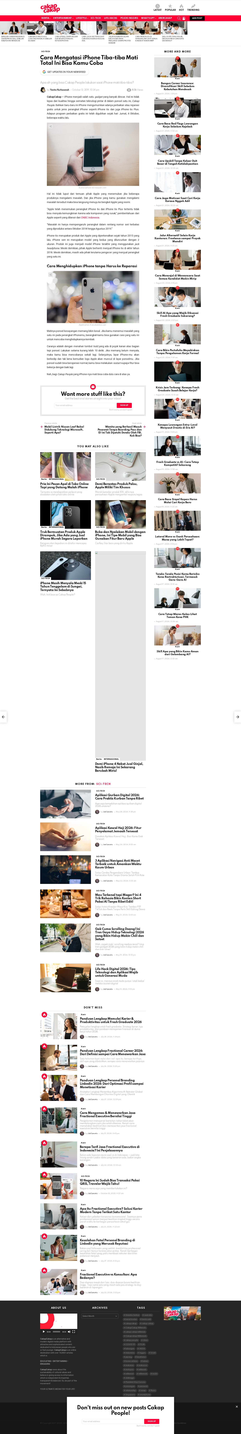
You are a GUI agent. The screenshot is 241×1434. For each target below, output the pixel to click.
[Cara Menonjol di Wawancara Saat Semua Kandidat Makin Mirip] (147, 28)
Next (239, 33)
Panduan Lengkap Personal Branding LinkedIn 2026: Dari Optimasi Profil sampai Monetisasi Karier (112, 1084)
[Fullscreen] (73, 1331)
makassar (143, 1365)
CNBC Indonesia (90, 217)
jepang (129, 1357)
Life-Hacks (110, 18)
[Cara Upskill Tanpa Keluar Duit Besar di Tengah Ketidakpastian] (67, 28)
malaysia (129, 1370)
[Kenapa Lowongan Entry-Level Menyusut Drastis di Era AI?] (177, 409)
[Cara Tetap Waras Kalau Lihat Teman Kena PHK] (177, 598)
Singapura (130, 1395)
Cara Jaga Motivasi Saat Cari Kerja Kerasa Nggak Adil (93, 39)
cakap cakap (147, 1323)
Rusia (153, 1390)
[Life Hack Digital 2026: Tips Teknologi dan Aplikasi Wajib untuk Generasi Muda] (65, 978)
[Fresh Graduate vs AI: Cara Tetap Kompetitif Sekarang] (177, 446)
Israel (153, 1353)
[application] (58, 1324)
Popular (170, 10)
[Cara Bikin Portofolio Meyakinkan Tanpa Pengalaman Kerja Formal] (177, 334)
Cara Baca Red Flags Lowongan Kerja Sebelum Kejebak (40, 39)
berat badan (131, 1319)
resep (143, 1390)
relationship (131, 1390)
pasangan (130, 1386)
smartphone (145, 1395)
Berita (45, 18)
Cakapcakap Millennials (136, 1336)
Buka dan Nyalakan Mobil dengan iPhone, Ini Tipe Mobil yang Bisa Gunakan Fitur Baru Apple (120, 535)
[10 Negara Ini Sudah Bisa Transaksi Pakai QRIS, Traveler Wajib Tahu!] (58, 1186)
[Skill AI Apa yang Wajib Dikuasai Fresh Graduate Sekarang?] (174, 28)
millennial (129, 1374)
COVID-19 (130, 1344)
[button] (58, 1324)
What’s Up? (147, 18)
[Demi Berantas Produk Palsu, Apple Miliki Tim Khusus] (120, 466)
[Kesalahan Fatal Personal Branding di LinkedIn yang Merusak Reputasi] (58, 1248)
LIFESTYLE (81, 18)
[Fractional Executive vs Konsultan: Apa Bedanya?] (58, 1282)
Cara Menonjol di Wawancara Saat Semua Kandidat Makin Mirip (146, 39)
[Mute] (69, 1331)
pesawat (144, 1386)
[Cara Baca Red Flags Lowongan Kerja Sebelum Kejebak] (40, 28)
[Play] (43, 1331)
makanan (130, 1365)
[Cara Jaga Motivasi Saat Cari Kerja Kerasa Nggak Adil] (93, 28)
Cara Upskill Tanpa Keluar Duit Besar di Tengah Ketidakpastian (66, 39)
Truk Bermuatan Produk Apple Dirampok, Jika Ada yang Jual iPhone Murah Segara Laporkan (63, 535)
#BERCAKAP (165, 18)
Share (50, 126)
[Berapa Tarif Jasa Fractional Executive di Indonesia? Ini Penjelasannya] (58, 1154)
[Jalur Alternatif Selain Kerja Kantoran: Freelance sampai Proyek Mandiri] (120, 28)
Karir (83, 1014)
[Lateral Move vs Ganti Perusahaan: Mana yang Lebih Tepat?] (177, 521)
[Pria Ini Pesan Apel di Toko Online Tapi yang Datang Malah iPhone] (65, 466)
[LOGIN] (183, 18)
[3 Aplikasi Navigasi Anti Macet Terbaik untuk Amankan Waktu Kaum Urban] (65, 869)
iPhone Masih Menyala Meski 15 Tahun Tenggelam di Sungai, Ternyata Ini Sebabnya (63, 587)
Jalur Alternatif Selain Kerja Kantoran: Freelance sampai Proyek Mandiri (177, 238)
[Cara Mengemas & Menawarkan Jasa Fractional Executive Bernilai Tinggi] (58, 1120)
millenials (142, 1370)
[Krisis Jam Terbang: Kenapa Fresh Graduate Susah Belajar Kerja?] (177, 372)
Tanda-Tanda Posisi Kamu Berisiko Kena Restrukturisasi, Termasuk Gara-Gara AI (178, 577)
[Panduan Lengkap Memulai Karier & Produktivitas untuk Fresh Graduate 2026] (58, 1026)
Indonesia (130, 1353)
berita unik (146, 1319)
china (145, 1340)
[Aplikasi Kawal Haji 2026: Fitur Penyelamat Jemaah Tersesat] (65, 836)
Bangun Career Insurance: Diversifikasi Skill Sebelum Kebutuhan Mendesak (13, 39)
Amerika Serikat (132, 1315)
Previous (1, 33)
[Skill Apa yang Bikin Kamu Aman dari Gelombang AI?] (177, 635)
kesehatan (141, 1357)
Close (237, 1406)
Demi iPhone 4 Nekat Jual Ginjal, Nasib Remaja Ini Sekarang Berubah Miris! (119, 767)
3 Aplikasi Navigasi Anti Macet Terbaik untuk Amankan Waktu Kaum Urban (118, 864)
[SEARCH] (179, 18)
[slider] (56, 1331)
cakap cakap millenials (135, 1332)
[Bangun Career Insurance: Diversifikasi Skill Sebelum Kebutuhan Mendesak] (13, 28)
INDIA (142, 1349)
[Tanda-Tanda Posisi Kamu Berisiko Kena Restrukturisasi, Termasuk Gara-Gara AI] (177, 558)
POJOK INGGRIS (129, 18)
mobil (154, 1374)
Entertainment (62, 18)
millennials (142, 1374)
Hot (181, 10)
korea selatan (132, 1361)
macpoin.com (100, 188)
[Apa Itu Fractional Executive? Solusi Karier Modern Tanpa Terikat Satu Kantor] (58, 1216)
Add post (197, 18)
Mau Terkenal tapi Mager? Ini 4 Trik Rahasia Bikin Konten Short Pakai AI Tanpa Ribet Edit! (118, 898)
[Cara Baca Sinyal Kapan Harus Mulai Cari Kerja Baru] (177, 483)
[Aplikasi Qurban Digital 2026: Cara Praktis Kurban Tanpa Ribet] (65, 804)
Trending (193, 10)
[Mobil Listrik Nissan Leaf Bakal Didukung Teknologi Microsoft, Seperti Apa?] (3, 717)
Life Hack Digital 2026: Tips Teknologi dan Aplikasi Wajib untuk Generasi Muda (116, 972)
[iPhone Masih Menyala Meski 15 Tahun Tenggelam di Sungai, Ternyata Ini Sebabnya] (65, 565)
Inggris (142, 1353)
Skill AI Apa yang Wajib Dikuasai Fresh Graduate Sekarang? (173, 39)
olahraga (130, 1378)
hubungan (130, 1349)
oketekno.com (100, 325)
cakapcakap (131, 1323)
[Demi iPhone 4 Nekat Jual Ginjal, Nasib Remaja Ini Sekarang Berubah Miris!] (120, 656)
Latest (158, 10)
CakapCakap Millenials (136, 1328)
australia (148, 1315)
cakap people (132, 1340)
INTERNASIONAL (56, 479)
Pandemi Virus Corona (135, 1382)
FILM (142, 1344)
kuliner (145, 1361)
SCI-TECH (96, 18)
